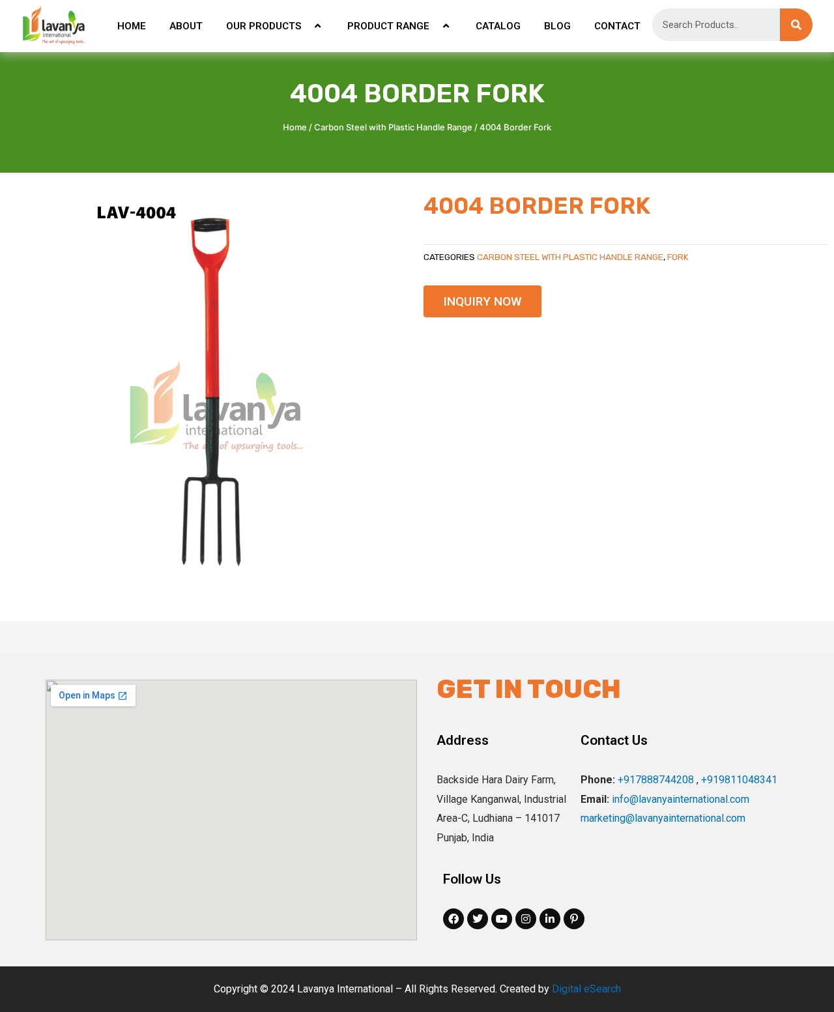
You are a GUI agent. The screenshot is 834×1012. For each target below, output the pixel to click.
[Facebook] (453, 918)
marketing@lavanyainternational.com (663, 818)
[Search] (796, 24)
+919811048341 (739, 779)
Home (295, 127)
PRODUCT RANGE (388, 26)
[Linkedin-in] (549, 918)
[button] (482, 301)
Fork (678, 257)
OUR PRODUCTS (263, 26)
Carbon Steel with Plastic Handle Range (393, 127)
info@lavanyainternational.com (680, 799)
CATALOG (498, 26)
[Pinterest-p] (574, 918)
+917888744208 (656, 779)
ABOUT (186, 26)
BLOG (557, 26)
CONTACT (617, 26)
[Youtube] (501, 918)
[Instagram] (525, 918)
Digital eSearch (586, 989)
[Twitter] (477, 918)
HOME (131, 26)
